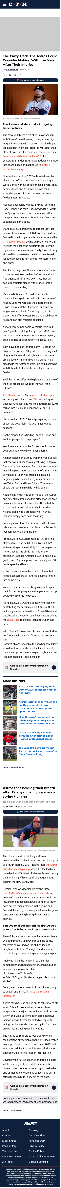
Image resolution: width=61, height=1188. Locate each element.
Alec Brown (12, 69)
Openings (34, 1130)
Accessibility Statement (42, 1156)
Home (5, 767)
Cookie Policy (36, 1151)
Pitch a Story (9, 1145)
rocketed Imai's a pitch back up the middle (26, 893)
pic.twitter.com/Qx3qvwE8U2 (19, 973)
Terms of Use (9, 1151)
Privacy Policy (36, 1145)
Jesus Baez (13, 619)
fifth (36, 399)
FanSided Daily (37, 1140)
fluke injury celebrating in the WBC (22, 156)
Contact (6, 1135)
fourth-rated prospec (42, 395)
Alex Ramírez (10, 395)
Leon (13, 335)
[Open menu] (4, 4)
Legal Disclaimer (11, 1156)
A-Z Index (7, 1161)
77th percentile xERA (14, 241)
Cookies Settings (38, 1161)
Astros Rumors (17, 767)
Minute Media (16, 1169)
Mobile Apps (9, 1140)
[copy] (20, 75)
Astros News (16, 1110)
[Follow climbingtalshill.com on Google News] (54, 667)
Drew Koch (12, 806)
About (5, 1130)
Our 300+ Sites (37, 1135)
